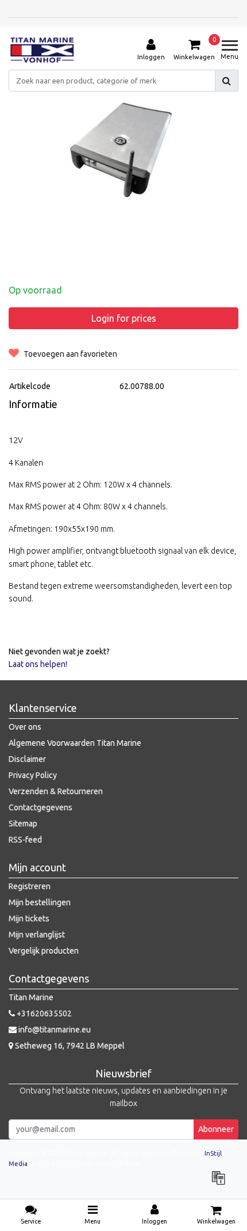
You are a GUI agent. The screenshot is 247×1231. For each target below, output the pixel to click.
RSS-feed (25, 839)
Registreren (30, 886)
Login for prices (123, 318)
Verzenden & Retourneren (56, 791)
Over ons (25, 726)
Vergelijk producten (44, 950)
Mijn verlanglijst (37, 934)
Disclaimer (27, 759)
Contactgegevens (40, 807)
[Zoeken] (226, 80)
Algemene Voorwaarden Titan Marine (75, 743)
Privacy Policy (33, 775)
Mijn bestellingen (40, 902)
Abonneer (216, 1129)
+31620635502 (43, 1013)
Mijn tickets (29, 918)
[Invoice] (221, 1183)
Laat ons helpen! (38, 664)
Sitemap (23, 823)
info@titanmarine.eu (54, 1029)
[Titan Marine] (42, 50)
